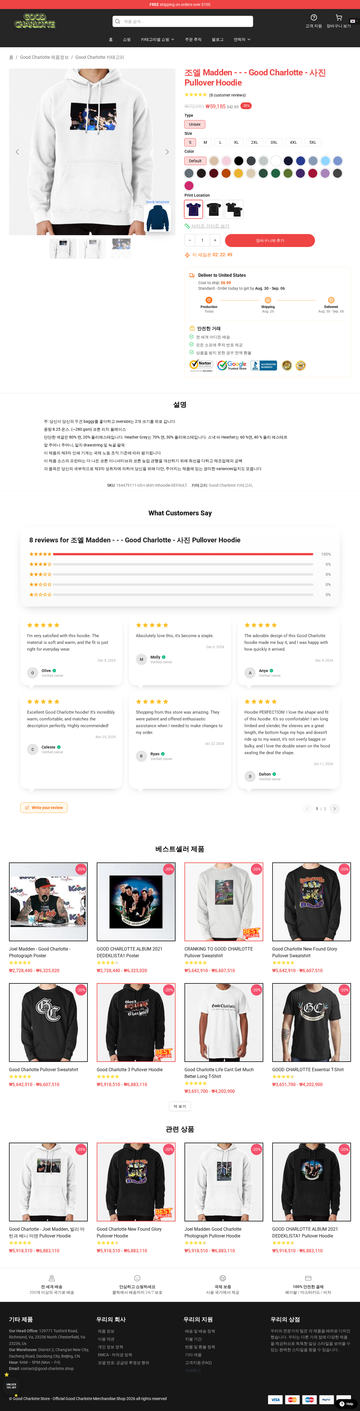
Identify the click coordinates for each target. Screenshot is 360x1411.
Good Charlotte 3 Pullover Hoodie (130, 1069)
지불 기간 (193, 1339)
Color (189, 151)
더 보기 (180, 1106)
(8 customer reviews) (227, 95)
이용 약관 (106, 1339)
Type (188, 115)
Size (188, 133)
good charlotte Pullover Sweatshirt (43, 1069)
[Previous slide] (18, 152)
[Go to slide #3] (121, 249)
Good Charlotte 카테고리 (99, 57)
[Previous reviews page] (307, 809)
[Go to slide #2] (92, 249)
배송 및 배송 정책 (200, 1331)
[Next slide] (167, 152)
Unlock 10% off (11, 1386)
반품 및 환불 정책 (200, 1347)
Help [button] (349, 1404)
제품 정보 (106, 1331)
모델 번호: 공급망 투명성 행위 (123, 1362)
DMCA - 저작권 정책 (115, 1354)
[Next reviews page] (335, 809)
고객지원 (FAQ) (198, 1362)
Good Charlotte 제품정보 (44, 57)
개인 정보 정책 (110, 1347)
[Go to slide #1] (63, 249)
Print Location (197, 195)
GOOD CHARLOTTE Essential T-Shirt (308, 1069)
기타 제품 (193, 1354)
